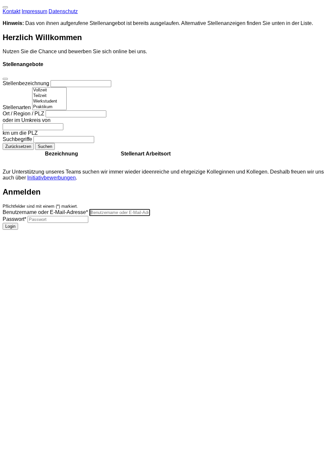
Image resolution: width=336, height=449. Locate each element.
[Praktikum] (49, 107)
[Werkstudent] (49, 101)
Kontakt (11, 11)
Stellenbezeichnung (27, 83)
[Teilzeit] (49, 96)
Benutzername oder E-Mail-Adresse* (45, 212)
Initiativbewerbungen (51, 177)
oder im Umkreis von (27, 120)
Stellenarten (17, 107)
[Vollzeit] (49, 90)
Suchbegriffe (18, 139)
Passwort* (14, 219)
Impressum (34, 11)
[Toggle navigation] (5, 7)
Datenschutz (63, 11)
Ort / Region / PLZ (24, 113)
